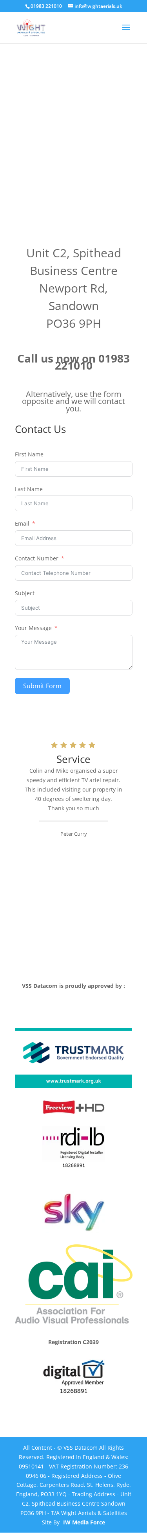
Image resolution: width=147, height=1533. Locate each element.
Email (22, 523)
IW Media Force (84, 1522)
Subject (24, 593)
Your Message (33, 628)
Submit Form (42, 686)
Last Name (29, 489)
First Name (29, 454)
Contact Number (36, 558)
